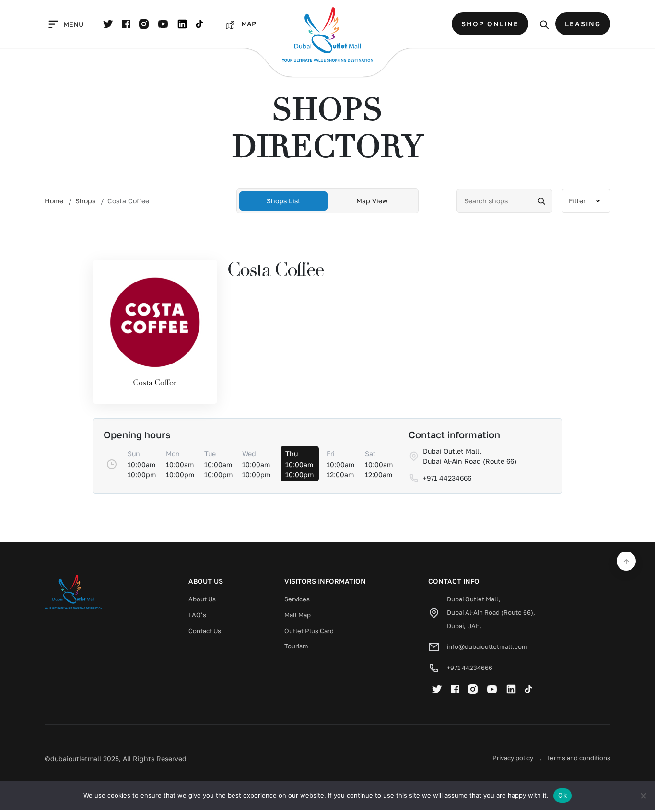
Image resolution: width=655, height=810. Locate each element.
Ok (562, 795)
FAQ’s (197, 615)
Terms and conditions (578, 758)
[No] (643, 795)
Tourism (296, 646)
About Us (202, 599)
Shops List (284, 201)
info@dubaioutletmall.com (487, 646)
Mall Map (297, 615)
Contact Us (204, 630)
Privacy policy (512, 758)
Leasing (583, 24)
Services (297, 599)
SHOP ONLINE (490, 24)
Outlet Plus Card (309, 630)
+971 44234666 (469, 667)
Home (54, 201)
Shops (85, 201)
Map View (371, 201)
